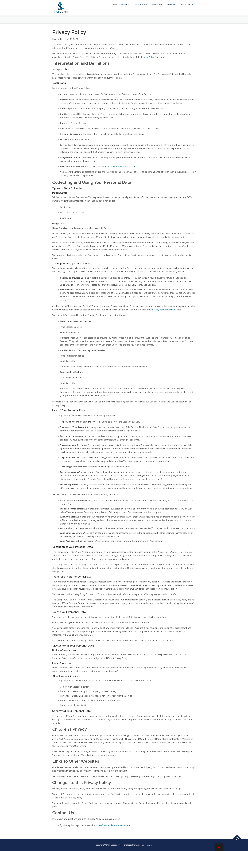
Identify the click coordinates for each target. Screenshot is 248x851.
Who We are (141, 5)
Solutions (157, 5)
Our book (172, 5)
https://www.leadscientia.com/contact (113, 825)
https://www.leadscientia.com (121, 166)
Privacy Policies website (163, 309)
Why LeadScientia (122, 5)
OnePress (128, 845)
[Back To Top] (237, 838)
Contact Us (187, 5)
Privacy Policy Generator (153, 57)
